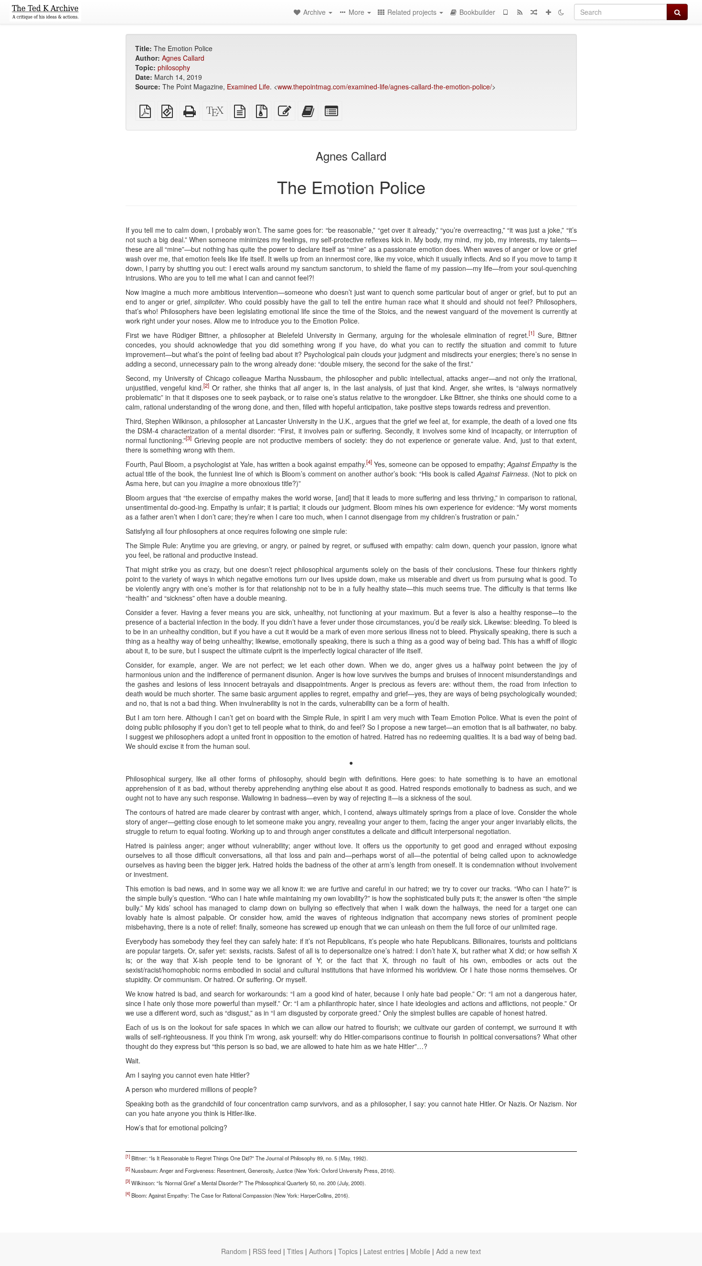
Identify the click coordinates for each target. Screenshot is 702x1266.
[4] (369, 461)
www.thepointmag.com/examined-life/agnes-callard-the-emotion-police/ (384, 86)
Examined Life (248, 86)
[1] (531, 332)
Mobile (420, 1251)
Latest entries (383, 1251)
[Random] (534, 12)
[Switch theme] (561, 12)
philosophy (174, 67)
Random (234, 1251)
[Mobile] (505, 12)
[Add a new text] (548, 12)
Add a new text (458, 1251)
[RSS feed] (519, 12)
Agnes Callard (183, 58)
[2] (206, 385)
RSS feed (267, 1251)
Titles (295, 1251)
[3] (188, 438)
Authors (320, 1251)
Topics (348, 1251)
